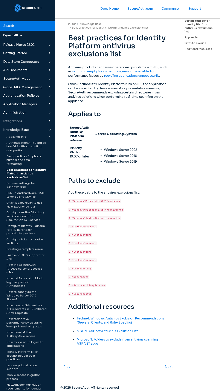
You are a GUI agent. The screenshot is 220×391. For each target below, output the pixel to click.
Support (194, 9)
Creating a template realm (24, 249)
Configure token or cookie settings (24, 241)
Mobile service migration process (23, 377)
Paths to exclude (195, 43)
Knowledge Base (16, 130)
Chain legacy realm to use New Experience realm (24, 204)
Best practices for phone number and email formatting (23, 160)
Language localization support (21, 367)
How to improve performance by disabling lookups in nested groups (24, 322)
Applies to (191, 37)
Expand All (11, 35)
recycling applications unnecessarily (131, 76)
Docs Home (109, 9)
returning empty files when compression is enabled (111, 71)
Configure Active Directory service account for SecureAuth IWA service (25, 216)
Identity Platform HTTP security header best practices (22, 355)
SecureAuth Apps (16, 79)
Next (169, 367)
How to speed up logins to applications (24, 344)
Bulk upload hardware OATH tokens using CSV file (25, 195)
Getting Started (15, 53)
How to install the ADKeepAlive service (20, 334)
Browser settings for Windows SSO (20, 185)
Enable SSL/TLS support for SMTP (25, 257)
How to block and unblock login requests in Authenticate (24, 282)
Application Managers (20, 104)
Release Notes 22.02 (19, 45)
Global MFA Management (22, 87)
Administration (14, 113)
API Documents (15, 70)
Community (171, 9)
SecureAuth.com (140, 9)
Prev (66, 367)
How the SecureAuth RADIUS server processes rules (24, 268)
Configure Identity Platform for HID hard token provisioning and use (25, 229)
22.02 (72, 24)
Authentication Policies (21, 96)
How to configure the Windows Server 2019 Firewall (21, 295)
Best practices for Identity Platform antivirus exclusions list (26, 173)
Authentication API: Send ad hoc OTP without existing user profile (26, 146)
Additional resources (198, 48)
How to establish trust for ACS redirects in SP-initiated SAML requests (26, 309)
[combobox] (27, 26)
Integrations (12, 121)
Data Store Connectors (21, 62)
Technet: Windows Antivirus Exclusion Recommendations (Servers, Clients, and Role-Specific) (120, 320)
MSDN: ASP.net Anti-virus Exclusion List (107, 331)
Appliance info (16, 137)
